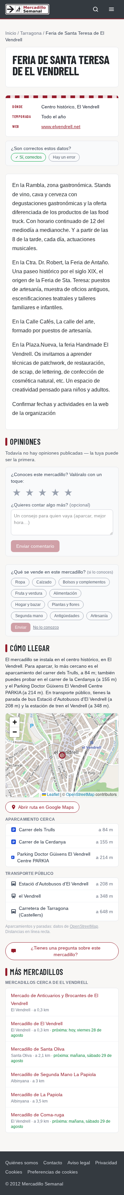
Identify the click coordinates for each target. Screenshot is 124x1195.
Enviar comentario (35, 546)
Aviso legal (78, 1162)
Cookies (13, 1172)
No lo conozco (46, 627)
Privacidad (106, 1162)
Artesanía (99, 616)
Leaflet (52, 794)
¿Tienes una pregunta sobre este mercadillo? (66, 951)
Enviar (20, 627)
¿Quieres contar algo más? (50, 504)
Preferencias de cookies (52, 1172)
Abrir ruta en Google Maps (46, 807)
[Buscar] (95, 9)
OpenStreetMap (80, 794)
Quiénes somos (21, 1162)
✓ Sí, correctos (28, 157)
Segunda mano (29, 616)
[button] (15, 722)
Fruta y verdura (28, 593)
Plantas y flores (65, 604)
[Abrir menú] (111, 9)
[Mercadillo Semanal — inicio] (27, 9)
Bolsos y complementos (84, 582)
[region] (62, 755)
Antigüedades (66, 616)
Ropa (20, 582)
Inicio (10, 33)
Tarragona (31, 33)
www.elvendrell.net (60, 126)
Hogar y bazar (28, 604)
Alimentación (65, 593)
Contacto (52, 1162)
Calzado (44, 582)
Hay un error (64, 157)
